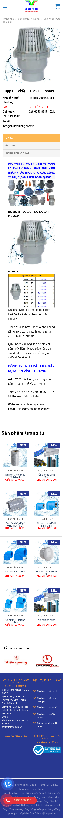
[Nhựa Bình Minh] (46, 600)
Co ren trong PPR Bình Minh (46, 524)
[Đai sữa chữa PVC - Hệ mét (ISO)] (15, 503)
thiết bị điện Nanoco (47, 805)
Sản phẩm (24, 19)
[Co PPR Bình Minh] (15, 552)
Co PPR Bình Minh (15, 571)
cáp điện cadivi (50, 797)
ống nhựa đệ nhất (37, 793)
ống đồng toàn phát (36, 809)
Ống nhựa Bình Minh (46, 475)
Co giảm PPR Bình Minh (15, 621)
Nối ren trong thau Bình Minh (15, 475)
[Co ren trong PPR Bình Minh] (46, 503)
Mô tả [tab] (9, 138)
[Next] (60, 650)
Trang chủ (8, 19)
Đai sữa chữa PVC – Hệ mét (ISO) (15, 524)
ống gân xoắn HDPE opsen (18, 805)
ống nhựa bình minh (14, 793)
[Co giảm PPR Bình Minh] (15, 600)
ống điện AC (51, 801)
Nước (36, 19)
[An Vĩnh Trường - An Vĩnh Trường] (31, 6)
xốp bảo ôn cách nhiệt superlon (38, 813)
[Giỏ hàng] (57, 6)
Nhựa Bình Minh (46, 620)
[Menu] (5, 6)
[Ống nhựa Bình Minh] (46, 455)
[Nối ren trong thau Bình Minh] (15, 455)
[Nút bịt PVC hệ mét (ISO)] (46, 552)
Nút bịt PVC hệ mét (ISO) (46, 572)
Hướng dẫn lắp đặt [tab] (17, 153)
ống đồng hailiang (13, 809)
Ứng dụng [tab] (11, 145)
